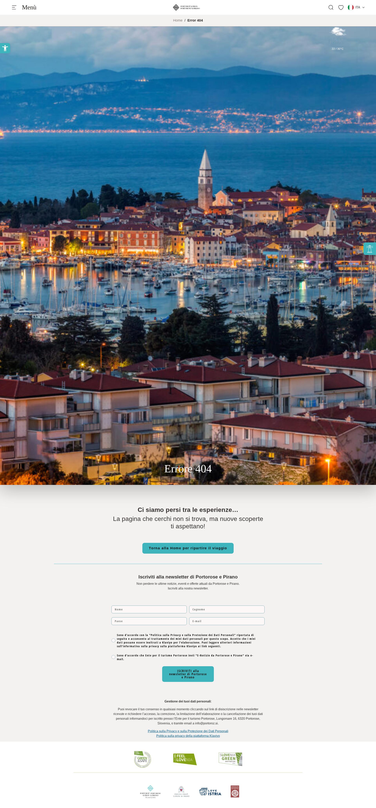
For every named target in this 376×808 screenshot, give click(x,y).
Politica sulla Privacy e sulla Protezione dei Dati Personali (188, 731)
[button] (5, 48)
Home (178, 20)
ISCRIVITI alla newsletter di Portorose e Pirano (188, 674)
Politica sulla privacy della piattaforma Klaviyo (188, 736)
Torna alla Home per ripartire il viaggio (188, 548)
